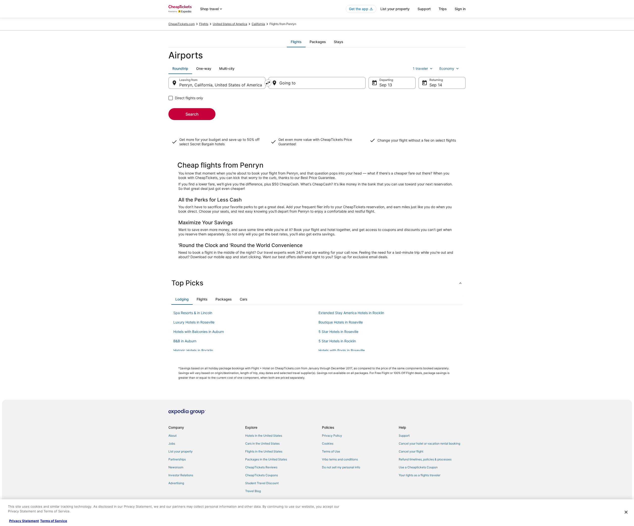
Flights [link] (203, 24)
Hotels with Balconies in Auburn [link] (198, 331)
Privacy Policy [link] (332, 435)
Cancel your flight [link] (411, 451)
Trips (443, 9)
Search (192, 114)
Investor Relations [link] (180, 475)
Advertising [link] (176, 483)
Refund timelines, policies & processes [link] (425, 459)
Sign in (460, 9)
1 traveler (420, 68)
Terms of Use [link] (331, 451)
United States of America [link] (230, 24)
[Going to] (317, 83)
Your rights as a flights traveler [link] (419, 475)
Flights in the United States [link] (263, 451)
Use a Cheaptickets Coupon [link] (418, 467)
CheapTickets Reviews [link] (261, 467)
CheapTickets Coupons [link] (261, 475)
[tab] (296, 41)
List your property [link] (180, 451)
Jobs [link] (171, 443)
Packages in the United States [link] (266, 459)
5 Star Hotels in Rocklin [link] (337, 341)
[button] (317, 283)
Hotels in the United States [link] (263, 435)
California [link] (258, 24)
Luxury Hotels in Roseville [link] (193, 322)
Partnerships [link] (177, 459)
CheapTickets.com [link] (181, 24)
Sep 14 (435, 84)
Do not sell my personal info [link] (341, 467)
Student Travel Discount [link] (262, 483)
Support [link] (404, 435)
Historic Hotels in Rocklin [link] (193, 350)
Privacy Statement (24, 521)
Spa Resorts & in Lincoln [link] (192, 313)
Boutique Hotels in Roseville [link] (340, 322)
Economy (446, 68)
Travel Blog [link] (253, 491)
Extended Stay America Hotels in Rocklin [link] (351, 313)
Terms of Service (53, 521)
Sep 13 (385, 84)
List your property (395, 9)
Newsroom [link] (175, 467)
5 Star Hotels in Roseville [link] (338, 331)
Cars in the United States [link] (262, 443)
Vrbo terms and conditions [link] (340, 459)
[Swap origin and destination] (267, 82)
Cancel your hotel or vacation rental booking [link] (429, 443)
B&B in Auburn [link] (184, 341)
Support (424, 9)
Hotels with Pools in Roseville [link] (341, 350)
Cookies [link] (327, 443)
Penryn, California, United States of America (220, 84)
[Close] (626, 512)
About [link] (172, 435)
